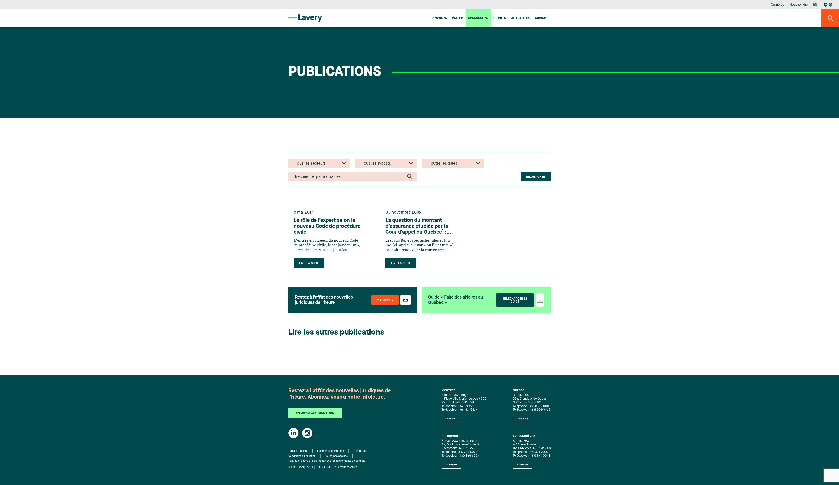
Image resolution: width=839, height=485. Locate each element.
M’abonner (385, 300)
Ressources (478, 18)
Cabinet (541, 18)
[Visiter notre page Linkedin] (826, 5)
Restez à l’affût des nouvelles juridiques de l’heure (324, 300)
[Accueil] (305, 18)
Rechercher (535, 176)
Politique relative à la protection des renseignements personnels (326, 461)
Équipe (457, 18)
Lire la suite (309, 263)
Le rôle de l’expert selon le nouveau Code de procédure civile (327, 226)
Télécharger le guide (515, 300)
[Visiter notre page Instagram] (830, 5)
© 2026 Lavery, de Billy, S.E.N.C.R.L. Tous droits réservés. (323, 467)
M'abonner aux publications (315, 413)
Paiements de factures (330, 451)
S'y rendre (451, 419)
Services (439, 18)
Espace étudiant (298, 451)
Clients (499, 18)
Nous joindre (799, 5)
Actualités (520, 18)
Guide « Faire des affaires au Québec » (455, 300)
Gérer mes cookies (336, 456)
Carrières (777, 5)
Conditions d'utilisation (302, 456)
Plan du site (360, 451)
